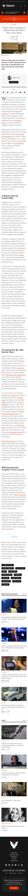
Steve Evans (6, 55)
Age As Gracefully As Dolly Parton (11, 800)
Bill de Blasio (20, 568)
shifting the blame (20, 495)
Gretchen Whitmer (7, 574)
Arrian (22, 255)
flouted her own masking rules (15, 375)
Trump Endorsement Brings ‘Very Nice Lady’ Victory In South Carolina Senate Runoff (13, 618)
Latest (3, 720)
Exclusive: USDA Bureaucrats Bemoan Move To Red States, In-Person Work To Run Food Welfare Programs (13, 676)
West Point (5, 584)
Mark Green (5, 578)
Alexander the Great (7, 565)
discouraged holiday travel (9, 414)
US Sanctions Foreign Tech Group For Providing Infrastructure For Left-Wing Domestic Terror (12, 745)
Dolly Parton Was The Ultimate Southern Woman (12, 827)
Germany (4, 114)
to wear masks (19, 143)
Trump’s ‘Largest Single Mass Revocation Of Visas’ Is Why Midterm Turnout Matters (13, 647)
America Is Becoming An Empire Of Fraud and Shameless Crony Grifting (13, 774)
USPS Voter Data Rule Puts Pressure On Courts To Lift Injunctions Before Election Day (13, 707)
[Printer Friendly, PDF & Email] (24, 92)
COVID (4, 571)
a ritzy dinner (11, 395)
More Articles (13, 82)
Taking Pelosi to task (7, 441)
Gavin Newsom (13, 571)
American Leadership (7, 568)
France (17, 111)
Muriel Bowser (6, 581)
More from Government (9, 594)
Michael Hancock (16, 578)
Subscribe (14, 888)
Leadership (17, 574)
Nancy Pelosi (17, 581)
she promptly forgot (15, 432)
